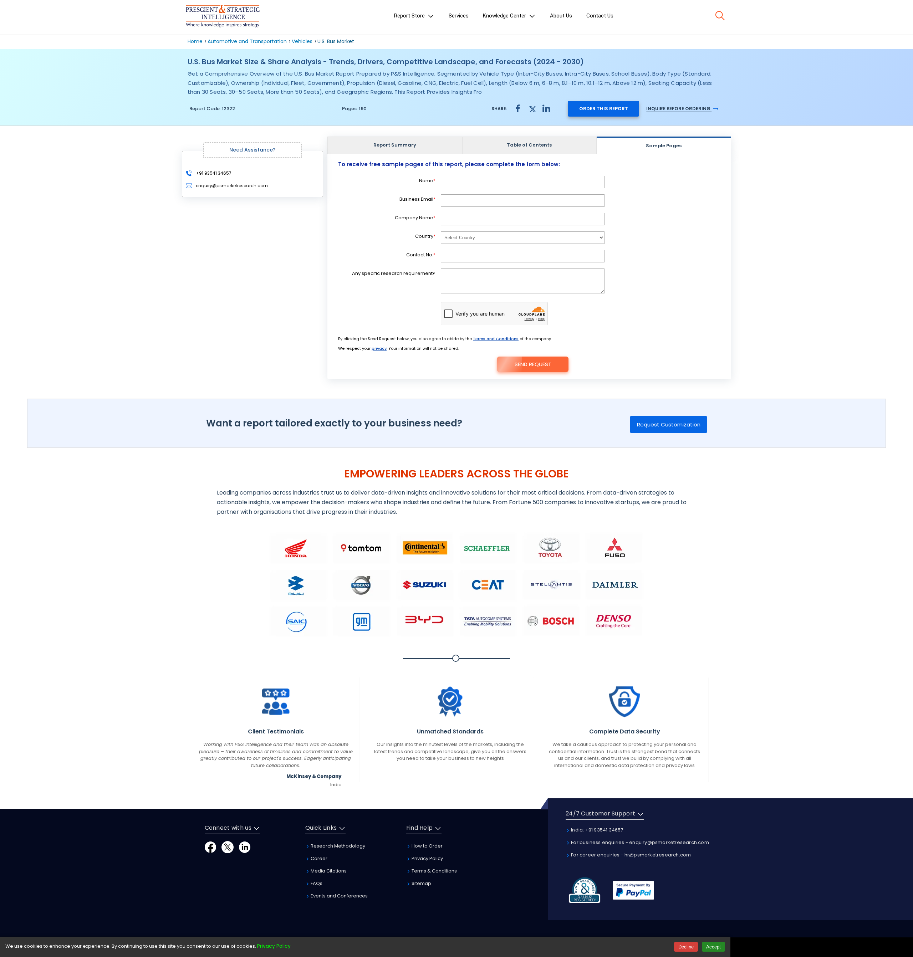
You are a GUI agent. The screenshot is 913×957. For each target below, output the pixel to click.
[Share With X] (532, 108)
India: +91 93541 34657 (596, 829)
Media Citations (328, 871)
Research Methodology (337, 846)
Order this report (603, 108)
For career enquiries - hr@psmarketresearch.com (630, 854)
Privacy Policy (426, 858)
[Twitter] (227, 847)
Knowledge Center (505, 15)
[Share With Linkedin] (546, 108)
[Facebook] (210, 847)
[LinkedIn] (244, 847)
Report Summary (394, 145)
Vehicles (302, 41)
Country (425, 236)
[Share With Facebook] (518, 108)
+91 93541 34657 (213, 173)
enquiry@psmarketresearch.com (232, 186)
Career (318, 858)
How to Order (426, 846)
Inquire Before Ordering (678, 108)
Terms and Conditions (496, 339)
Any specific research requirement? (393, 273)
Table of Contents (529, 145)
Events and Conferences (339, 895)
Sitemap (420, 883)
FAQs (316, 883)
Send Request (533, 364)
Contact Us (599, 15)
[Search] (720, 15)
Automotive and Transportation (247, 41)
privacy (379, 348)
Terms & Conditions (433, 871)
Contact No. (420, 254)
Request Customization (668, 424)
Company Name (415, 217)
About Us (561, 15)
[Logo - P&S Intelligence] (222, 17)
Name (427, 180)
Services (459, 15)
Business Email (417, 199)
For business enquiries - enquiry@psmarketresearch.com (639, 842)
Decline (686, 947)
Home (195, 41)
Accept (713, 947)
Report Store (410, 15)
